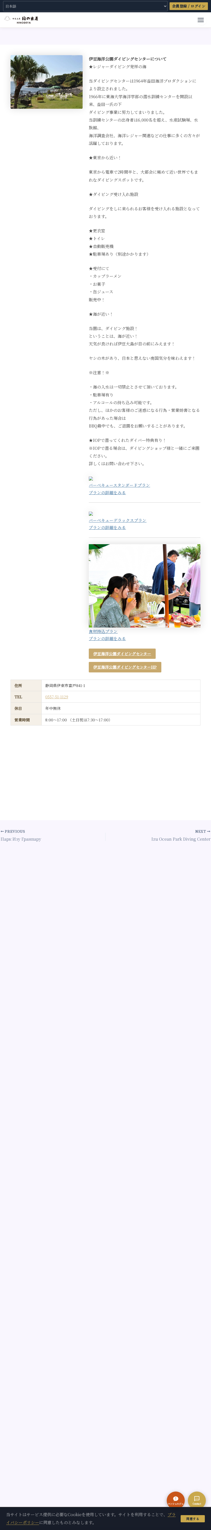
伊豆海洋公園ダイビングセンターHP (125, 667)
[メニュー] (202, 20)
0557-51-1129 (56, 696)
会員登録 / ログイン (189, 5)
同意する (192, 1518)
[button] (176, 1500)
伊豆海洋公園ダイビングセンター (122, 653)
